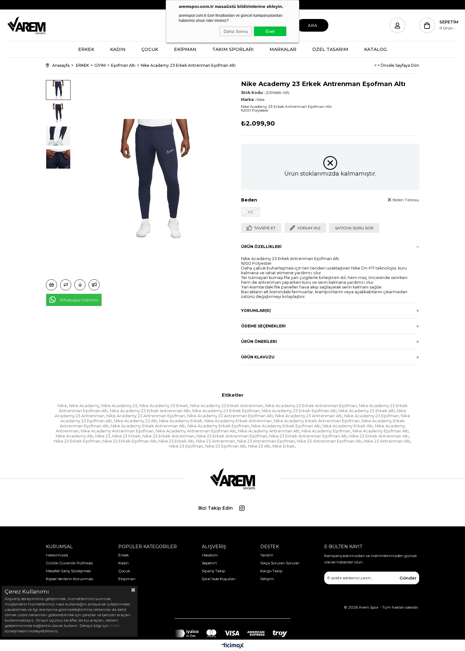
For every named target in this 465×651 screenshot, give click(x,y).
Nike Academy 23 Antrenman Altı (308, 415)
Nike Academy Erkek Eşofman (218, 425)
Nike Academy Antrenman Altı (269, 430)
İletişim (267, 578)
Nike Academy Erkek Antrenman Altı (148, 425)
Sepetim (209, 563)
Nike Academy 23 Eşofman (371, 415)
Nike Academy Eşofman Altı (380, 430)
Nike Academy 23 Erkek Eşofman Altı (299, 410)
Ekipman (126, 578)
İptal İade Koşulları (219, 578)
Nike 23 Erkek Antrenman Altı (379, 435)
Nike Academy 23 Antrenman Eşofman (145, 415)
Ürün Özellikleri (261, 246)
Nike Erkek (283, 446)
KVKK (115, 625)
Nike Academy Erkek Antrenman (238, 420)
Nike (62, 405)
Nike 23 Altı (259, 446)
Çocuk (124, 570)
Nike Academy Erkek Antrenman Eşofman (317, 420)
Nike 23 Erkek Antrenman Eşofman (231, 435)
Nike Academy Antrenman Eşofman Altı (196, 430)
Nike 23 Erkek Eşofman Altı (129, 440)
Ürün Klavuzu (258, 357)
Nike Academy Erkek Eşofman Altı (285, 425)
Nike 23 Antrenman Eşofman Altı (329, 440)
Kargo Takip (271, 570)
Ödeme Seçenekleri (263, 326)
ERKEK (86, 49)
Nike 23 (102, 435)
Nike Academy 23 (119, 405)
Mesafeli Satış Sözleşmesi (68, 570)
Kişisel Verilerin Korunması (69, 578)
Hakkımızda (57, 555)
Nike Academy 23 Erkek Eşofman (226, 410)
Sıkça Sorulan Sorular (279, 563)
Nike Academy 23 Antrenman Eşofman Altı (230, 415)
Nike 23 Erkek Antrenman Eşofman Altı (308, 435)
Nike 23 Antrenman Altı (387, 440)
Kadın (123, 563)
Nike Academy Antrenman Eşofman (117, 430)
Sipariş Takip (213, 570)
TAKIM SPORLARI (233, 49)
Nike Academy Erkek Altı (347, 425)
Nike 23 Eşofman (186, 446)
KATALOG (375, 49)
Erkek (123, 555)
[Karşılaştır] (65, 284)
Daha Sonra (236, 31)
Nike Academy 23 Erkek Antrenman (226, 405)
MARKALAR (283, 49)
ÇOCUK (149, 49)
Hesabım (210, 555)
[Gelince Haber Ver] (94, 284)
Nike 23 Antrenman (215, 440)
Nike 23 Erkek (126, 435)
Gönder (408, 577)
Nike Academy (84, 405)
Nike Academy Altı (74, 435)
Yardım (266, 555)
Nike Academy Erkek (180, 420)
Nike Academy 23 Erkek (163, 405)
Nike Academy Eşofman (325, 430)
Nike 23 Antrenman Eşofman (266, 440)
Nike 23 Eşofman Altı (225, 446)
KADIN (118, 49)
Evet (270, 31)
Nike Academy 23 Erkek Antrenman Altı (150, 410)
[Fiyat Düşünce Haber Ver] (79, 284)
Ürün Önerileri (259, 341)
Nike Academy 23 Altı (135, 420)
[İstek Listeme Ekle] (51, 284)
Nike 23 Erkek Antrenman (168, 435)
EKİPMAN (185, 49)
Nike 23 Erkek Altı (176, 440)
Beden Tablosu (405, 199)
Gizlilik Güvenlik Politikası (69, 563)
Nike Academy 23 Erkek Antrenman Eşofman (311, 405)
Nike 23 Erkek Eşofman (77, 440)
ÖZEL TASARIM (330, 49)
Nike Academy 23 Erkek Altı (366, 410)
